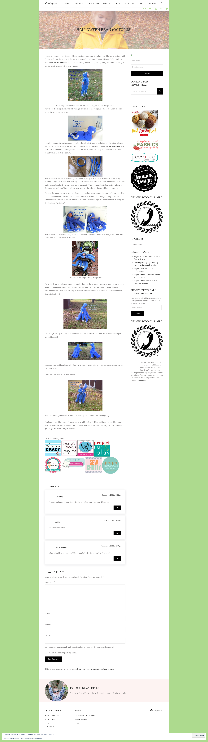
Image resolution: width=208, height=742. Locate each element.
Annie (57, 522)
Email (48, 624)
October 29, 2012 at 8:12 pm (111, 495)
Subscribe (137, 313)
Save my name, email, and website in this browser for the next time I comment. (82, 647)
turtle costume (114, 146)
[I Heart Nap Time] (53, 458)
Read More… (143, 380)
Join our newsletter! (85, 688)
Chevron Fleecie (59, 62)
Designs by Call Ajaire (146, 197)
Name (48, 613)
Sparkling (59, 496)
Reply (117, 507)
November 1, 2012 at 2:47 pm (111, 546)
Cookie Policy (38, 738)
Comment (50, 582)
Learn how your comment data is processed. (95, 669)
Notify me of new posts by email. (63, 653)
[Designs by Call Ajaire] (147, 217)
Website (48, 636)
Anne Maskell (61, 547)
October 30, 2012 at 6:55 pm (111, 520)
